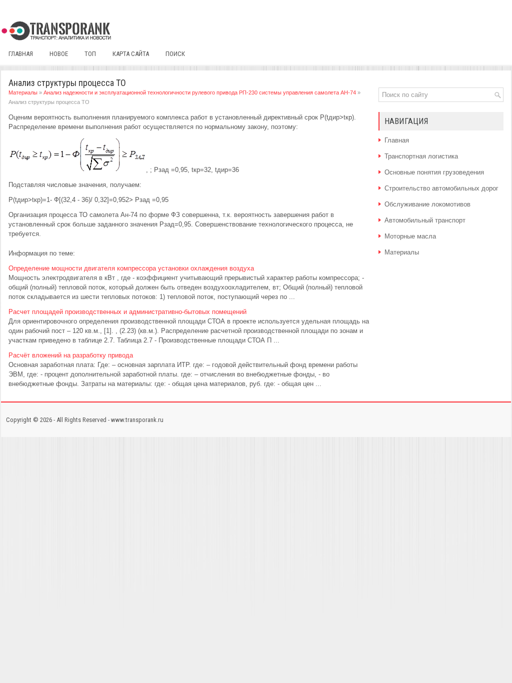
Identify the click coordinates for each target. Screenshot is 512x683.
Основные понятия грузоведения (434, 172)
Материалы (23, 93)
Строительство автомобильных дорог (441, 188)
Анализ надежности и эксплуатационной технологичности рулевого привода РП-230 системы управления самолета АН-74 (200, 93)
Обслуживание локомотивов (427, 204)
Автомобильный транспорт (425, 220)
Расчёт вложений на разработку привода (70, 355)
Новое (59, 54)
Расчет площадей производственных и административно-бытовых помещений (127, 312)
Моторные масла (410, 236)
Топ (90, 54)
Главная (20, 54)
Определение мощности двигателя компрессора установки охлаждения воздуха (131, 268)
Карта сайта (130, 54)
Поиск (175, 54)
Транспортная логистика (421, 156)
